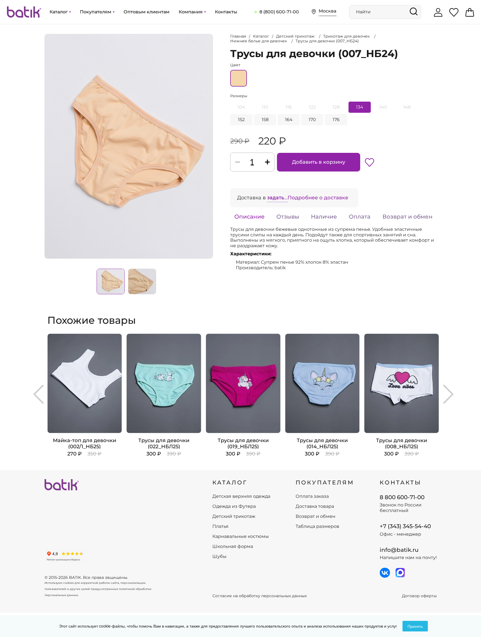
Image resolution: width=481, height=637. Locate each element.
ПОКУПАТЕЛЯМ (325, 482)
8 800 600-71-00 (402, 497)
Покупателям (96, 11)
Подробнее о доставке (318, 198)
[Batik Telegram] (400, 573)
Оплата (359, 216)
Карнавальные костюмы (240, 536)
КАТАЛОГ (229, 482)
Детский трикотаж (233, 516)
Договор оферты (419, 596)
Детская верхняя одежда (241, 496)
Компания (191, 11)
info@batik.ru (399, 550)
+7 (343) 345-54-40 (405, 526)
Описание (249, 216)
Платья (220, 526)
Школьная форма (232, 546)
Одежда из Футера (234, 506)
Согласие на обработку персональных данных (259, 596)
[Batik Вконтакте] (385, 573)
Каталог (59, 11)
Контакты (226, 11)
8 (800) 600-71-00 (279, 11)
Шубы (219, 556)
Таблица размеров (317, 526)
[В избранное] (369, 162)
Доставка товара (315, 506)
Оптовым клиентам (147, 11)
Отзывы (287, 216)
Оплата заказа (312, 496)
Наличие (324, 216)
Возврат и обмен (407, 216)
